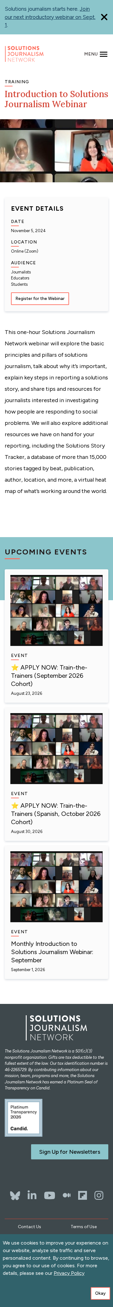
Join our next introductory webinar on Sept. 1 (50, 17)
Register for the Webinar (40, 298)
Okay (100, 1293)
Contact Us (29, 1226)
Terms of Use (84, 1226)
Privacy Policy (69, 1273)
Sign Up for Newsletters (69, 1151)
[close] (104, 17)
